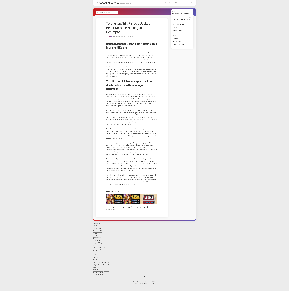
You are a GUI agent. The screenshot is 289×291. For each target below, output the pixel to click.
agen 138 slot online (98, 272)
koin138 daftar (96, 257)
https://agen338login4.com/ (100, 254)
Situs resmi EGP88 (97, 227)
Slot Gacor (175, 38)
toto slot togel (96, 267)
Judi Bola (191, 3)
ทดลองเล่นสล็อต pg (97, 232)
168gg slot (95, 225)
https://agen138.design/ (99, 247)
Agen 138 (95, 259)
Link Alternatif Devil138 (98, 230)
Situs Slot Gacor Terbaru (179, 44)
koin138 (94, 266)
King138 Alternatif (97, 233)
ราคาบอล (95, 238)
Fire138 (175, 27)
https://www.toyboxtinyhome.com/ (101, 255)
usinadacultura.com (107, 3)
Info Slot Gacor (177, 41)
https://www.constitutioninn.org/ (101, 264)
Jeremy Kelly (129, 36)
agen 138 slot (96, 250)
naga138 (95, 252)
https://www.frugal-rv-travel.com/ (101, 249)
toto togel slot (96, 269)
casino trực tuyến (97, 240)
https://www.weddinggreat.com (101, 271)
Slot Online (168, 3)
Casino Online (183, 3)
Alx (153, 283)
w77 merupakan (97, 242)
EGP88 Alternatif (97, 223)
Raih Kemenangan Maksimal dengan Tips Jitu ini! (130, 207)
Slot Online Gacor (177, 30)
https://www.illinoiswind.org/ (100, 261)
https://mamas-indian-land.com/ (101, 262)
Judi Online (175, 3)
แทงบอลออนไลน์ (97, 237)
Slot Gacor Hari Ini (97, 244)
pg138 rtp (95, 245)
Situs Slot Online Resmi (179, 33)
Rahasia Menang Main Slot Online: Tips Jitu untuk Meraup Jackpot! (113, 207)
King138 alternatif (97, 228)
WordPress (144, 283)
